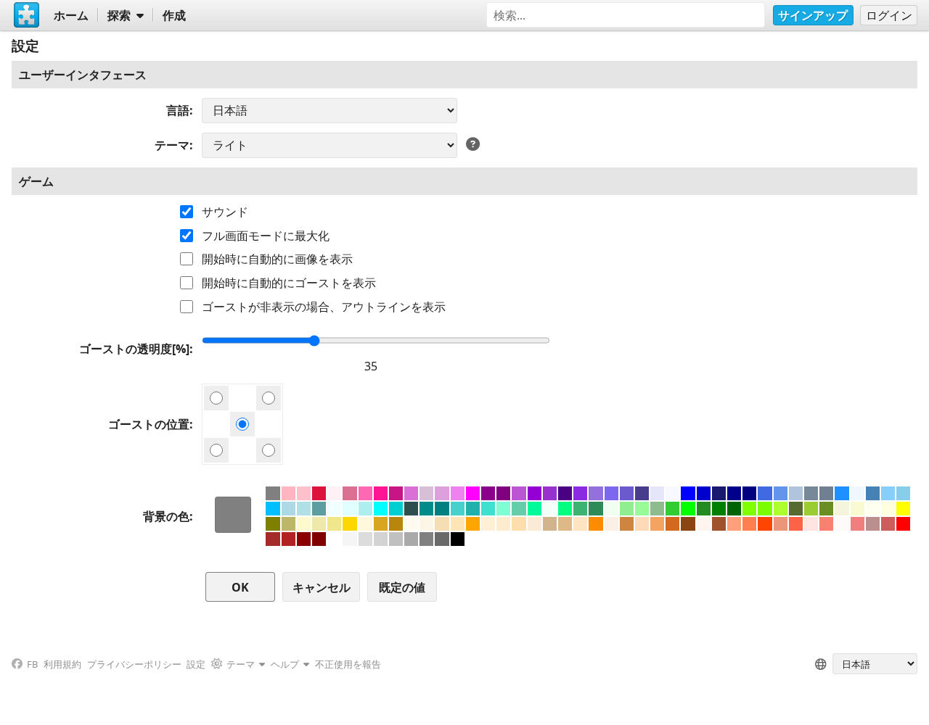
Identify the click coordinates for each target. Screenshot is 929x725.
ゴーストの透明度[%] (134, 349)
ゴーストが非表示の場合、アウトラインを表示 (324, 307)
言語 (177, 110)
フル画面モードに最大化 (266, 236)
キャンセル (321, 587)
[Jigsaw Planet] (27, 15)
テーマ (172, 145)
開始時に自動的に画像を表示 (277, 259)
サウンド (225, 212)
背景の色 (166, 516)
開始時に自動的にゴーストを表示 (289, 283)
